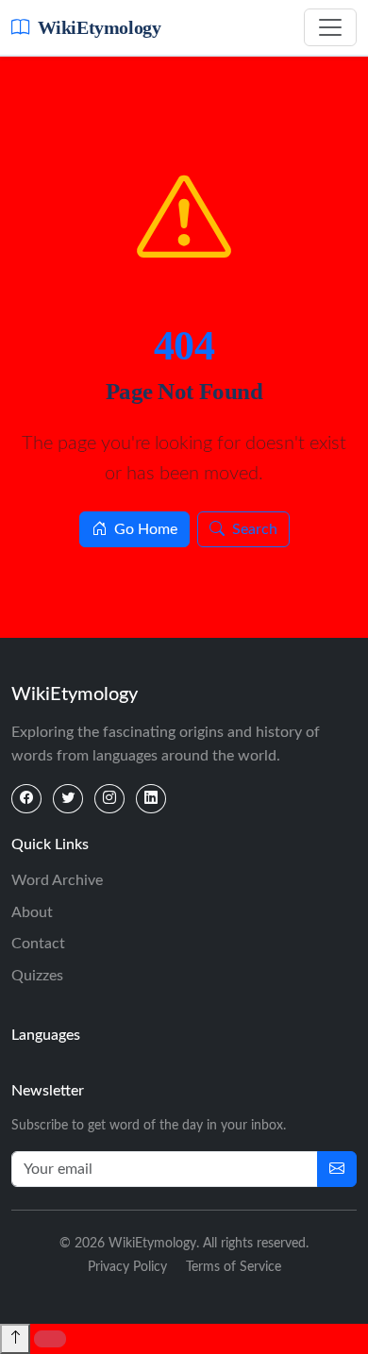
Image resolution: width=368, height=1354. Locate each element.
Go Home (145, 529)
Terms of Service (233, 1267)
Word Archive (57, 880)
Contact (38, 943)
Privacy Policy (127, 1267)
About (32, 912)
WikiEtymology (99, 27)
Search (254, 529)
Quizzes (37, 975)
